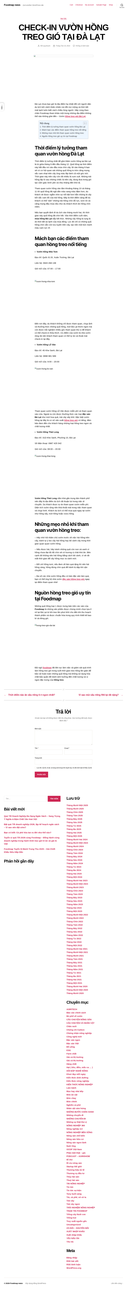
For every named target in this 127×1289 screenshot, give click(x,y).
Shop (111, 5)
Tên (36, 748)
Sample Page (101, 5)
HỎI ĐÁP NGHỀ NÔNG (77, 1071)
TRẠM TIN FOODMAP (76, 1211)
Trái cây (70, 1201)
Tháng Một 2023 (74, 911)
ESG (68, 1050)
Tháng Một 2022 (74, 945)
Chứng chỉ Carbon (75, 1030)
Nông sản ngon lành (76, 1142)
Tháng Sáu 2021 (74, 966)
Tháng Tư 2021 (73, 973)
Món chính (71, 1101)
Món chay (71, 1098)
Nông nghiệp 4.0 (74, 1129)
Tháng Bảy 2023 (74, 897)
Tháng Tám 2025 (74, 815)
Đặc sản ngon (73, 1040)
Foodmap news (12, 5)
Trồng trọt (71, 1218)
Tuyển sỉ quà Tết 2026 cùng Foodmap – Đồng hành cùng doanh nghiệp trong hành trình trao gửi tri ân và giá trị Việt (31, 840)
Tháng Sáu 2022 (74, 932)
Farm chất (71, 1054)
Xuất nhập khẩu (74, 1235)
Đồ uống (70, 1047)
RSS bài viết (72, 1261)
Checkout (79, 5)
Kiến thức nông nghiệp (77, 1081)
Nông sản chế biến (75, 1136)
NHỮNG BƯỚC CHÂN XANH (80, 1112)
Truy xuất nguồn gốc (76, 1221)
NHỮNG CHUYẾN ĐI (76, 1119)
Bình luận (38, 729)
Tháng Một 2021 (74, 983)
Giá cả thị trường (74, 1057)
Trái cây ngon (73, 1204)
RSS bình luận (73, 1264)
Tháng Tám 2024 (74, 853)
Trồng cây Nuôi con (76, 1214)
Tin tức (63, 19)
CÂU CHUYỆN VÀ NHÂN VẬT (80, 1023)
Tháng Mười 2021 (75, 956)
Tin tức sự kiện (73, 1190)
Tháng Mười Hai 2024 (77, 839)
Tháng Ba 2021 (73, 976)
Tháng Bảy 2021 (74, 962)
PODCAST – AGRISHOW (78, 1156)
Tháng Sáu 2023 (74, 901)
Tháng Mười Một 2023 (77, 884)
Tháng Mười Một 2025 (77, 805)
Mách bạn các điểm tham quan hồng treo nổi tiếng (64, 130)
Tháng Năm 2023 (74, 904)
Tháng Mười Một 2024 (77, 843)
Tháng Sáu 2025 (74, 822)
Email (66, 748)
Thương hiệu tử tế (75, 1170)
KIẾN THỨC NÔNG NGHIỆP (79, 1084)
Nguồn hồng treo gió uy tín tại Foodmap (59, 136)
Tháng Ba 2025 (73, 829)
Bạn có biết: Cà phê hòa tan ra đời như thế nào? (27, 832)
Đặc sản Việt (72, 1043)
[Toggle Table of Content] (84, 123)
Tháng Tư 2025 (73, 826)
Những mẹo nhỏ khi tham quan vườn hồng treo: (63, 133)
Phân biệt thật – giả (75, 1153)
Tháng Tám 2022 (74, 925)
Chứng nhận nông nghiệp (79, 1033)
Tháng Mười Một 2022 (77, 915)
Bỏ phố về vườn (74, 1016)
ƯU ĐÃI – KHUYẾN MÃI (77, 1228)
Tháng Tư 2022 (73, 938)
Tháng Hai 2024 (74, 874)
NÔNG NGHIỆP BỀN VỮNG (79, 1132)
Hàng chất (71, 1064)
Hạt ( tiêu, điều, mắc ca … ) (79, 1067)
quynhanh (46, 46)
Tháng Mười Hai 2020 (77, 986)
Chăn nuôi (71, 1026)
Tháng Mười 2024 (75, 846)
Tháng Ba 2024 (73, 870)
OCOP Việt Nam (74, 1149)
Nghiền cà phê (73, 1105)
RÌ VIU (69, 1160)
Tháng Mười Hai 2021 (77, 949)
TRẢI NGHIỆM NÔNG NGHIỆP (80, 1207)
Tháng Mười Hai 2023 (77, 880)
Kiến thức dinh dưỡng (77, 1077)
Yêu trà (69, 1242)
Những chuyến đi (74, 1115)
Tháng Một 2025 (74, 836)
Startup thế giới (74, 1166)
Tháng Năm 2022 (74, 935)
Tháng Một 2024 (74, 877)
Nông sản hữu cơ (75, 1139)
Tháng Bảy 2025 (74, 819)
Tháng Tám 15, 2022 (63, 46)
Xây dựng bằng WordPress (35, 1283)
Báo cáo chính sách (76, 1013)
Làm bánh (71, 1088)
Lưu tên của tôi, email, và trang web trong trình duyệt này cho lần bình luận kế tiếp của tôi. (64, 768)
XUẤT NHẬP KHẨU (75, 1231)
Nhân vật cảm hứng (76, 1108)
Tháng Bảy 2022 (74, 928)
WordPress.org (73, 1268)
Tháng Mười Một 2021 (77, 952)
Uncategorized (73, 1224)
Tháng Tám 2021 (74, 959)
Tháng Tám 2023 (74, 894)
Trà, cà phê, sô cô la (76, 1197)
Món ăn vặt (71, 1095)
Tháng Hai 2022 (74, 942)
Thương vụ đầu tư (75, 1173)
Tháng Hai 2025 (74, 832)
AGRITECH (71, 1009)
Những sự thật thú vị (76, 1122)
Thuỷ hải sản (72, 1180)
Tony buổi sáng (74, 1194)
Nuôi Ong (71, 1146)
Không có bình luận (82, 46)
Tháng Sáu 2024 (74, 860)
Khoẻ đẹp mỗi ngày (76, 1074)
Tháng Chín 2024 (74, 850)
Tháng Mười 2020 (75, 993)
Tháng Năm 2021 (74, 969)
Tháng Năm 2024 (74, 863)
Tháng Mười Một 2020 (77, 990)
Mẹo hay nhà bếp (74, 1091)
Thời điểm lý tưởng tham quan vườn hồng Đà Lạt (63, 127)
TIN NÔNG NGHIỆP (75, 1183)
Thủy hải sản (72, 1177)
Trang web (38, 758)
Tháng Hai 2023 (74, 908)
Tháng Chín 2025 (74, 812)
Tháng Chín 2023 (74, 891)
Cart (71, 5)
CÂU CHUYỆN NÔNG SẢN (78, 1019)
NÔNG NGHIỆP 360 (75, 1125)
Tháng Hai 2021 (74, 979)
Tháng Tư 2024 (73, 867)
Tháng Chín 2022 (74, 921)
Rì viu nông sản (74, 1163)
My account (89, 5)
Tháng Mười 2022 (75, 918)
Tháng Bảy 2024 (74, 856)
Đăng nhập (71, 1258)
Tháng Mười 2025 (75, 809)
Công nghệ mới (74, 1036)
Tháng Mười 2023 (75, 887)
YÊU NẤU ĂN (72, 1238)
